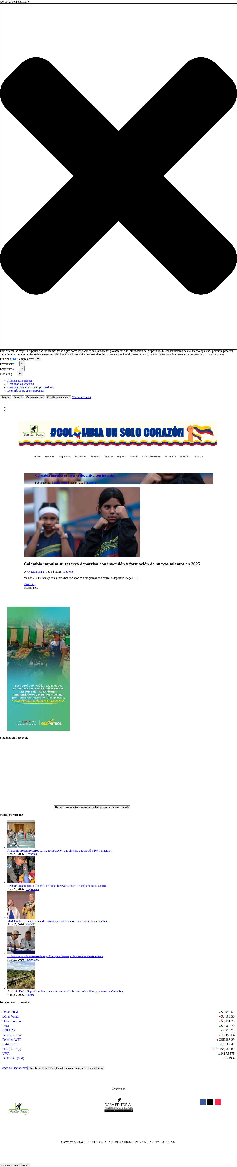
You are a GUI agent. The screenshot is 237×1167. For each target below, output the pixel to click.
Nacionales (80, 456)
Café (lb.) (8, 1044)
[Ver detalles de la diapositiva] (38, 730)
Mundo (134, 456)
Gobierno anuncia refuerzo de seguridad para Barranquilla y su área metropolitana (55, 956)
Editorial (95, 456)
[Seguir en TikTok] (218, 1102)
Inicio (37, 456)
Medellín (49, 456)
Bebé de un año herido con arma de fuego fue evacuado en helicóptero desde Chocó (56, 885)
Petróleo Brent (12, 1035)
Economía (170, 456)
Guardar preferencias (58, 397)
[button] (118, 176)
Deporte (121, 456)
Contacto (198, 456)
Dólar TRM (10, 1012)
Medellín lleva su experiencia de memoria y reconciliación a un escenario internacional (57, 921)
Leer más (29, 584)
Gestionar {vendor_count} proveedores (30, 387)
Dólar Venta (10, 1016)
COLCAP (9, 1030)
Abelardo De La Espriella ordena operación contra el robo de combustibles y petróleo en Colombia (65, 991)
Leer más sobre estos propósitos (25, 390)
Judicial (184, 456)
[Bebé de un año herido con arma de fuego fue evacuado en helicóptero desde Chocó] (21, 882)
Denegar (18, 397)
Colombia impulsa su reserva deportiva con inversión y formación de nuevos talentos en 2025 (112, 564)
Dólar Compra (12, 1021)
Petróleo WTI (11, 1039)
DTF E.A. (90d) (13, 1058)
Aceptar (5, 397)
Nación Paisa (59, 482)
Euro (5, 1026)
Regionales (64, 456)
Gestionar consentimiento (15, 1165)
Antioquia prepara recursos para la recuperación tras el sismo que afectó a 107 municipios (59, 850)
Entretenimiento (151, 456)
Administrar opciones (19, 380)
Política (108, 456)
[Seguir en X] (210, 1102)
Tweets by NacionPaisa (51, 1067)
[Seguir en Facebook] (203, 1102)
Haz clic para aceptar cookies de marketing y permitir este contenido (92, 807)
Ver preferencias (35, 397)
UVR (5, 1053)
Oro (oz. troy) (11, 1049)
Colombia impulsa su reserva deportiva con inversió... (75, 475)
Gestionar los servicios (20, 384)
